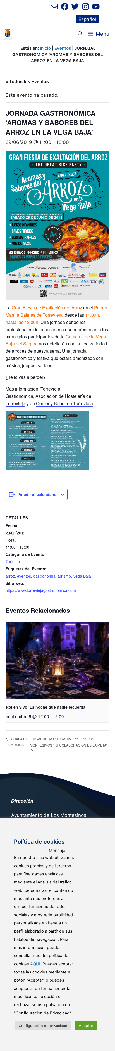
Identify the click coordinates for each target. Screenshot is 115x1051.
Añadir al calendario (37, 494)
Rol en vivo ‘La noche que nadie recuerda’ (46, 707)
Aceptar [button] (86, 1025)
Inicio (45, 48)
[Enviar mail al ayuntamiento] (54, 6)
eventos (24, 576)
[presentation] (57, 660)
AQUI (35, 964)
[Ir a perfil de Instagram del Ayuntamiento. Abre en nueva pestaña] (85, 6)
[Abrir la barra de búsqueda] (80, 34)
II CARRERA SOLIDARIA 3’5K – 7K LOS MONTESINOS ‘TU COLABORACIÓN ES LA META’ (68, 741)
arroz (10, 576)
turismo (64, 576)
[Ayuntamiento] (8, 34)
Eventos (62, 48)
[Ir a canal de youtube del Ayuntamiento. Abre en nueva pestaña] (96, 6)
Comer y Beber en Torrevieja (64, 403)
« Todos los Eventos (27, 81)
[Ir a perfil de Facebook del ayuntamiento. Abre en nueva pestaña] (64, 6)
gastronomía (44, 576)
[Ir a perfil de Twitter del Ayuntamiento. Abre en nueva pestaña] (75, 6)
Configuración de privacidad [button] (43, 1025)
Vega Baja (82, 576)
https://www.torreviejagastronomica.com (41, 590)
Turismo (13, 561)
